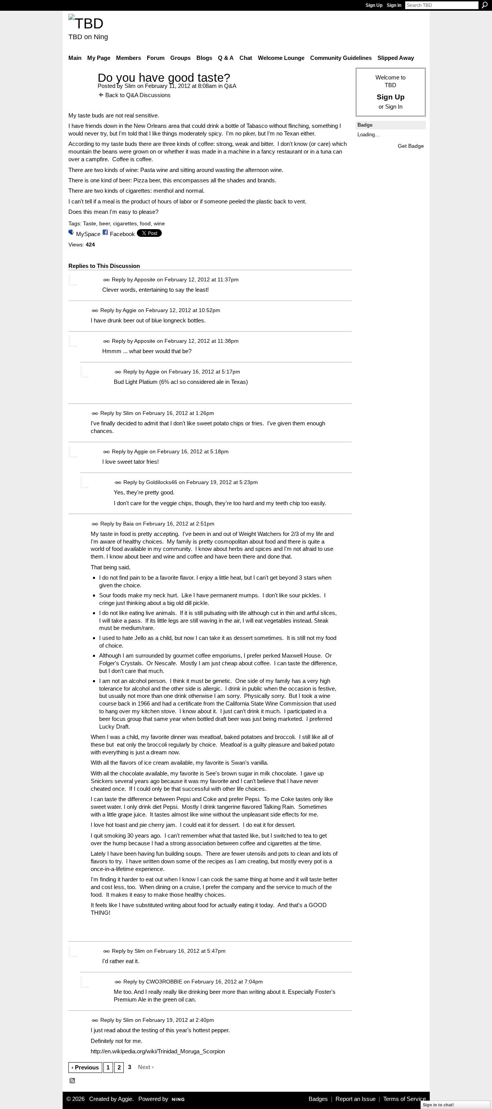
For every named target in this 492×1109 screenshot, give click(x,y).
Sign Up (374, 5)
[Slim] (80, 92)
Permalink (106, 280)
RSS (72, 1081)
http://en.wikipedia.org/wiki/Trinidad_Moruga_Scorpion (158, 1051)
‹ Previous (85, 1067)
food (145, 223)
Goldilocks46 (161, 482)
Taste (89, 223)
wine (159, 223)
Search (485, 5)
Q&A (230, 86)
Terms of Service (404, 1099)
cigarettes (125, 223)
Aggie (129, 310)
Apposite (144, 279)
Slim (130, 86)
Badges (318, 1099)
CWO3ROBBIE (164, 981)
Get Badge (411, 146)
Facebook (122, 234)
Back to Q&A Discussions (138, 95)
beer (104, 223)
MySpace (88, 234)
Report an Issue (356, 1099)
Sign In (394, 5)
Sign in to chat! (438, 1104)
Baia (128, 524)
